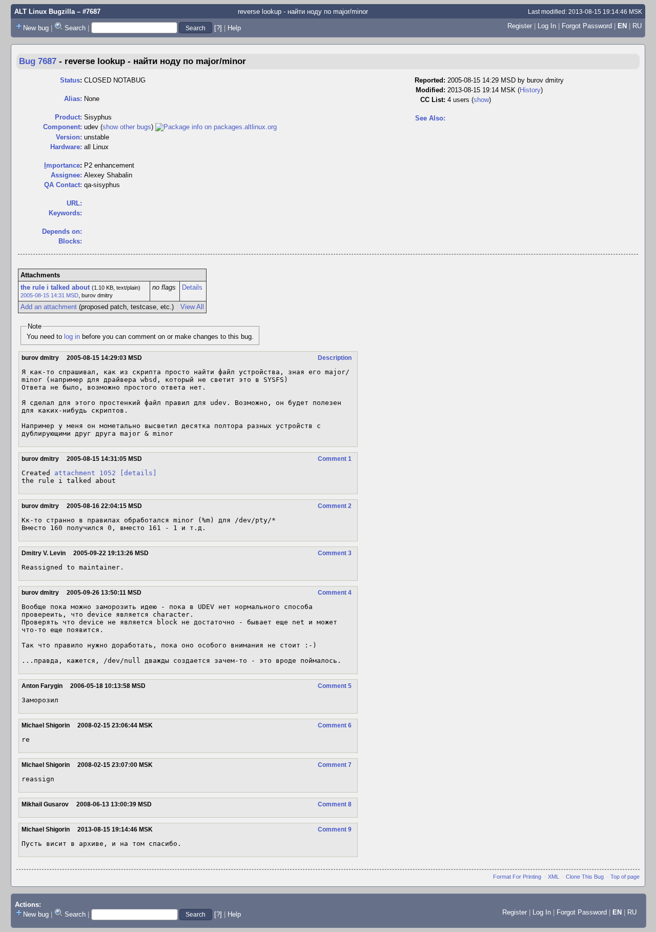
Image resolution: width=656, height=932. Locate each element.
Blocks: (70, 241)
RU (637, 26)
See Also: (430, 118)
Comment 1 (335, 458)
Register (519, 26)
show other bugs (126, 127)
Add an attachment (48, 307)
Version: (69, 137)
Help (234, 28)
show (481, 100)
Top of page (625, 877)
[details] (138, 473)
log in (72, 336)
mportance (62, 165)
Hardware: (66, 147)
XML (553, 877)
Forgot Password (587, 26)
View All (192, 307)
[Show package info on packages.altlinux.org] (216, 127)
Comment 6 (335, 725)
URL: (74, 203)
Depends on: (62, 231)
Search (75, 28)
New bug (36, 28)
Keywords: (65, 213)
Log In (547, 26)
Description (335, 357)
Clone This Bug (585, 877)
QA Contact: (63, 185)
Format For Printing (517, 877)
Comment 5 (335, 686)
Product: (68, 117)
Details (192, 287)
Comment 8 (335, 804)
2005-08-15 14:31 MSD (49, 295)
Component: (62, 127)
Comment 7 (335, 764)
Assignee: (66, 175)
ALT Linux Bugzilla (44, 11)
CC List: (432, 100)
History (530, 90)
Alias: (73, 99)
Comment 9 (335, 829)
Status (70, 80)
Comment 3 (335, 553)
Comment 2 (335, 506)
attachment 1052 (85, 473)
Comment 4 (335, 592)
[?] (218, 28)
